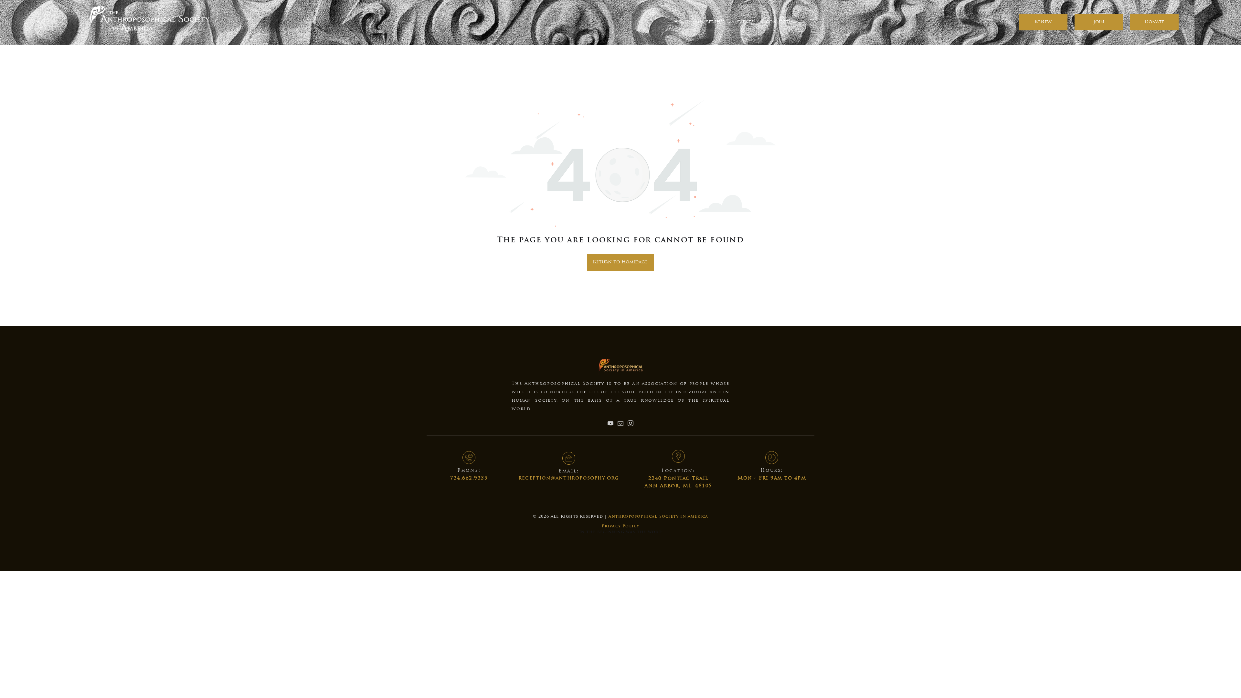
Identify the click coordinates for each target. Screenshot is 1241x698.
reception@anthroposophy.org (568, 478)
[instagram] (630, 424)
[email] (620, 424)
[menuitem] (681, 22)
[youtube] (610, 424)
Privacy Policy (621, 526)
